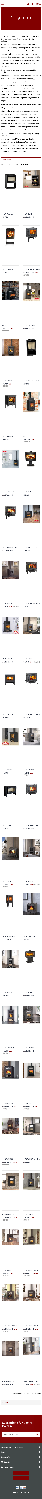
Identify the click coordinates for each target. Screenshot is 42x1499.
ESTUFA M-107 (28, 1103)
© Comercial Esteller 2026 (21, 1492)
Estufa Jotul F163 (8, 937)
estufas (25, 39)
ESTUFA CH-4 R (29, 1215)
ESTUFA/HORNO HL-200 (11, 1326)
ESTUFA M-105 (28, 881)
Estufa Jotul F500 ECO (31, 714)
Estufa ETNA (7, 881)
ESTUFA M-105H (8, 992)
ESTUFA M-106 (28, 1048)
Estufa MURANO (8, 492)
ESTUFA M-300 (7, 1159)
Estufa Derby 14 (29, 937)
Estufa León (6, 825)
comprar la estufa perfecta (12, 48)
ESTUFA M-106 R (8, 1103)
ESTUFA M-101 (7, 603)
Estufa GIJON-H (8, 659)
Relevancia (21, 159)
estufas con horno (29, 54)
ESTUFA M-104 (28, 770)
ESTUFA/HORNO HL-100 (32, 1159)
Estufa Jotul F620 (29, 992)
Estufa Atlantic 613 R (31, 381)
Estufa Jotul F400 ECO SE (11, 547)
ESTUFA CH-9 (7, 1270)
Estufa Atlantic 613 (9, 269)
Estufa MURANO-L (30, 325)
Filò (24, 436)
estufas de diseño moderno (12, 57)
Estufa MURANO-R (30, 547)
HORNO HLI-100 (8, 1215)
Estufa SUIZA (28, 214)
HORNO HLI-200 (8, 1381)
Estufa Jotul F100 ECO (31, 269)
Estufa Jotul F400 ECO (31, 603)
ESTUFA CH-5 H (8, 1048)
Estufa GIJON (7, 770)
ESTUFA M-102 (28, 659)
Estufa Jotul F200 (8, 436)
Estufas (5, 1402)
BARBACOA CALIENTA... (32, 1381)
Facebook (21, 1473)
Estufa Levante (7, 714)
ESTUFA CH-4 (7, 381)
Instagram (21, 1478)
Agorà (4, 325)
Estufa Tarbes (28, 492)
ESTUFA (9, 36)
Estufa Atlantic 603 (9, 214)
